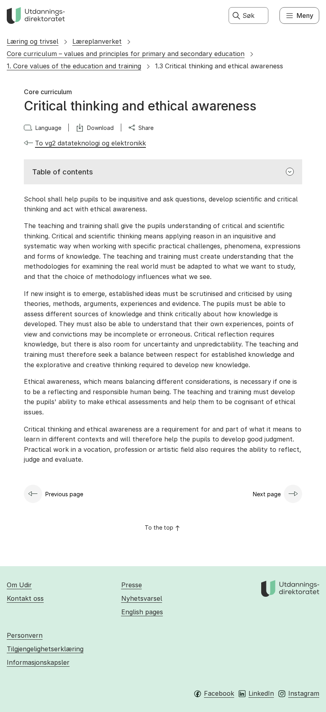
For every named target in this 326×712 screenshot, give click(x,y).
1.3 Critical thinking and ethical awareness (219, 66)
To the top (159, 527)
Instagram (303, 693)
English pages (142, 612)
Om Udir (19, 585)
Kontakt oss (25, 598)
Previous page (64, 494)
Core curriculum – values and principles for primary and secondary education (125, 54)
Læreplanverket (97, 41)
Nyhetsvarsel (141, 598)
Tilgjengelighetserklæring (45, 649)
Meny (305, 15)
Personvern (25, 635)
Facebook (219, 693)
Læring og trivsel (32, 41)
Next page (267, 494)
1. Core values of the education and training (74, 66)
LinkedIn (261, 693)
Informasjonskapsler (38, 662)
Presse (131, 585)
